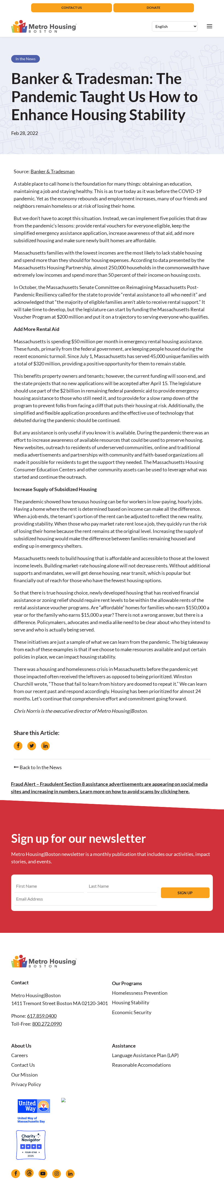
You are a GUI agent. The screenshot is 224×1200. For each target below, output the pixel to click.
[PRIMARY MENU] (209, 26)
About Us (21, 1046)
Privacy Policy (26, 1084)
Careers (19, 1055)
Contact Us (71, 7)
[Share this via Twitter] (31, 746)
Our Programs (127, 983)
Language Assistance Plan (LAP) (145, 1055)
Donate (153, 7)
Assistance (124, 1046)
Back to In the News (40, 767)
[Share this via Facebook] (18, 746)
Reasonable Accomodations (141, 1065)
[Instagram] (56, 1173)
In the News (26, 58)
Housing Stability (130, 1002)
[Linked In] (70, 1173)
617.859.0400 (42, 1016)
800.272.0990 (47, 1024)
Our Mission (24, 1075)
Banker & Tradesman (53, 171)
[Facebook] (15, 1173)
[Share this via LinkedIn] (45, 746)
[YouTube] (43, 1173)
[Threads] (29, 1173)
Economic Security (131, 1012)
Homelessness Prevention (139, 993)
